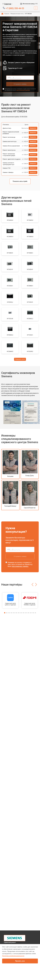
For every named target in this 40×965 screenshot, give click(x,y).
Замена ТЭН (6, 168)
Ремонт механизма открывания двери (9, 154)
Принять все (20, 961)
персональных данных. (23, 90)
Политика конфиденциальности (13, 956)
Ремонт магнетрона (9, 150)
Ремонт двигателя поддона (11, 159)
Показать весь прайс (20, 181)
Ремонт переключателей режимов (11, 132)
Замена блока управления (11, 146)
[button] (32, 584)
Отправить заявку (20, 84)
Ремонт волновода (9, 137)
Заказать (33, 128)
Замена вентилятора (9, 141)
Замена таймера (8, 172)
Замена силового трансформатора (8, 163)
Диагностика (7, 128)
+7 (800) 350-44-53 (15, 8)
